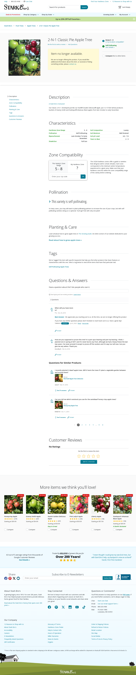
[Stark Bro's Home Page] (16, 7)
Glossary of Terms (54, 624)
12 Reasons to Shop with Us (122, 1)
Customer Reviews (15, 119)
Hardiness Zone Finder (55, 627)
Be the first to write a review (56, 44)
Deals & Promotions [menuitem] (13, 15)
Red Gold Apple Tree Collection (73, 379)
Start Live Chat (103, 601)
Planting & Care (14, 109)
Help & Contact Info (55, 630)
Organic (50, 642)
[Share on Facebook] (5, 578)
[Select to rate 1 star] (79, 456)
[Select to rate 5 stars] (98, 456)
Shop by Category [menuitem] (29, 15)
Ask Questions (72, 44)
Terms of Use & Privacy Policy (101, 639)
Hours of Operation (54, 633)
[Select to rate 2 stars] (84, 456)
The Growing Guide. (85, 234)
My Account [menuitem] (123, 15)
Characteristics (14, 100)
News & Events (53, 639)
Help (5, 1)
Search (84, 7)
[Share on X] (14, 578)
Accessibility (8, 630)
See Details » (24, 560)
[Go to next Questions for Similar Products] (103, 425)
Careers (7, 633)
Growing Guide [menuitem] (108, 15)
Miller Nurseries (53, 636)
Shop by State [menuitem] (47, 15)
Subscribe (108, 578)
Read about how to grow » (65, 240)
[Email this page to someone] (18, 578)
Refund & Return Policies (99, 627)
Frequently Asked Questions (13, 639)
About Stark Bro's (10, 627)
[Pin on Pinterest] (10, 578)
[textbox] (89, 290)
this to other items (115, 56)
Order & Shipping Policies (100, 624)
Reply (79, 323)
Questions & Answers (16, 116)
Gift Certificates (9, 642)
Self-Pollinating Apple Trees (59, 267)
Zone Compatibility (15, 103)
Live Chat (29, 1)
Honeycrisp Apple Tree (71, 405)
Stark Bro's (8, 26)
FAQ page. (126, 595)
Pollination (12, 106)
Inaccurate (85, 323)
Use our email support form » (108, 604)
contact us (72, 64)
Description (13, 96)
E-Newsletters (9, 636)
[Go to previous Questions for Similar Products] (75, 425)
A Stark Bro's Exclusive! (57, 104)
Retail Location (96, 630)
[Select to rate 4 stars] (93, 456)
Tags (10, 113)
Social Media (95, 636)
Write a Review (89, 462)
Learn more (77, 294)
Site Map (94, 633)
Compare (10, 530)
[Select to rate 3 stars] (88, 456)
